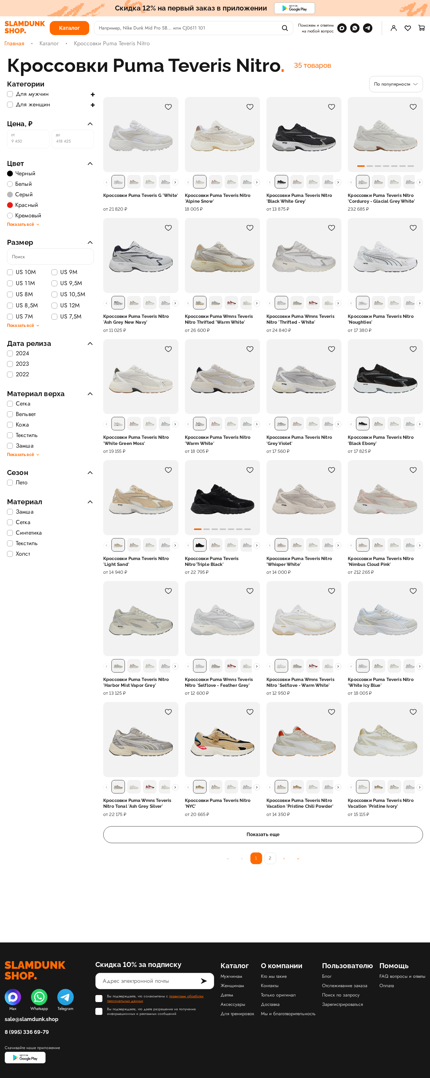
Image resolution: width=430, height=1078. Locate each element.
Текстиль (27, 435)
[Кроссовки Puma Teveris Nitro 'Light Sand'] (140, 497)
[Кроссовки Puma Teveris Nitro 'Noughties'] (385, 255)
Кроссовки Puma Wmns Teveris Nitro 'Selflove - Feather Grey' (219, 682)
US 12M (70, 305)
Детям (227, 995)
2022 (22, 374)
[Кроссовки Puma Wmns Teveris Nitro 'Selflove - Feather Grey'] (222, 618)
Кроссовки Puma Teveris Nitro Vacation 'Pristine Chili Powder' (300, 803)
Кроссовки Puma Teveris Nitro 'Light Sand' (136, 561)
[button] (361, 166)
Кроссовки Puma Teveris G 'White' (140, 195)
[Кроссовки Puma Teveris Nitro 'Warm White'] (222, 376)
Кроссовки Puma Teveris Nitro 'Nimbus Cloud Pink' (380, 561)
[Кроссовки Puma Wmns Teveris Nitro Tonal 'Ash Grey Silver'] (140, 739)
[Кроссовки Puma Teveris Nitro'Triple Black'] (222, 497)
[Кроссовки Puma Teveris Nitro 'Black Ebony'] (385, 376)
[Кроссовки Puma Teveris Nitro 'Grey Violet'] (304, 376)
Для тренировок (237, 1013)
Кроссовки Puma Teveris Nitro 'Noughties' (380, 319)
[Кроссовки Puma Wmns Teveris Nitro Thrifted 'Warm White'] (222, 255)
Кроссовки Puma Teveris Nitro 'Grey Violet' (299, 440)
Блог (326, 976)
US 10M (26, 272)
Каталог (49, 43)
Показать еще (263, 834)
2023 (22, 364)
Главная (14, 43)
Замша (25, 446)
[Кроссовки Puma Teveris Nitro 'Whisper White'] (304, 497)
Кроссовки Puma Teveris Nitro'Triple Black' (212, 561)
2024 (23, 353)
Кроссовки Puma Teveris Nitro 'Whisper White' (299, 561)
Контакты (269, 985)
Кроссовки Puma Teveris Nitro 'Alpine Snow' (217, 198)
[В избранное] (168, 107)
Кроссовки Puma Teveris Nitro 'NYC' (217, 803)
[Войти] (393, 28)
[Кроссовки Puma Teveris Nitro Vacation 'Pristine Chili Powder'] (304, 739)
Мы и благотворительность (288, 1013)
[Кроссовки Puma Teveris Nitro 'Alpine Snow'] (222, 134)
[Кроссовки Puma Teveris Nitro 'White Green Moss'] (140, 376)
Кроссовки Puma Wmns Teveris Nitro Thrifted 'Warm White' (219, 319)
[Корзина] (421, 28)
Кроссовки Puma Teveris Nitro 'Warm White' (217, 440)
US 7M (24, 317)
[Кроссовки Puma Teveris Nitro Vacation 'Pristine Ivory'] (385, 739)
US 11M (25, 283)
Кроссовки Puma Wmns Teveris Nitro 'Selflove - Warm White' (300, 682)
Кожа (22, 425)
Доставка (270, 1004)
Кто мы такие (274, 976)
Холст (23, 554)
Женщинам (232, 985)
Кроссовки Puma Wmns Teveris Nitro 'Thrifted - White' (300, 319)
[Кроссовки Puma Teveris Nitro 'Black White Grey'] (304, 134)
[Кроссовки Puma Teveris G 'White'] (140, 134)
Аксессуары (233, 1004)
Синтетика (29, 533)
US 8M (24, 294)
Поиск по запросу (341, 995)
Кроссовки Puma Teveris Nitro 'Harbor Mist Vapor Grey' (136, 682)
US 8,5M (27, 305)
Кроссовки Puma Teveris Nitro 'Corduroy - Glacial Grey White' (381, 198)
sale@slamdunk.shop (31, 1019)
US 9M (69, 272)
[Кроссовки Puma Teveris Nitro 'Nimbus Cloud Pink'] (385, 497)
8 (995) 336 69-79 (27, 1032)
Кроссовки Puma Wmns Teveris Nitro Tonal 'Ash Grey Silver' (137, 803)
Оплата (386, 985)
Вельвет (26, 414)
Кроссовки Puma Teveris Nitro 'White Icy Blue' (380, 682)
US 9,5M (71, 283)
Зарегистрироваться (342, 1004)
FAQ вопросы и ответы (402, 976)
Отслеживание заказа (344, 985)
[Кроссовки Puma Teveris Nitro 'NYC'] (222, 739)
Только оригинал (278, 995)
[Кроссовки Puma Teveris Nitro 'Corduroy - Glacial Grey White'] (385, 134)
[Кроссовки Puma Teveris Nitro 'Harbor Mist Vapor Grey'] (140, 618)
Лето (22, 483)
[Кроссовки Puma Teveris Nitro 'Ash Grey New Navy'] (140, 255)
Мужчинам (231, 976)
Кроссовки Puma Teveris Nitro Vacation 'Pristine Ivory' (380, 803)
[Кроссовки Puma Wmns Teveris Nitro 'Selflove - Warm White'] (304, 618)
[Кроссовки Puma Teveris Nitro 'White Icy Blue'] (385, 618)
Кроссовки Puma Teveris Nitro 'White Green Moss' (136, 440)
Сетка (23, 404)
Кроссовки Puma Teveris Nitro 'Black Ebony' (380, 440)
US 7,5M (71, 317)
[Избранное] (407, 28)
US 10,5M (72, 294)
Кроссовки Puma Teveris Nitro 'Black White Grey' (299, 198)
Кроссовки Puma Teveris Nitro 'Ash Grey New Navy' (136, 319)
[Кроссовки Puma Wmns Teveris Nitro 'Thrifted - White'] (304, 255)
